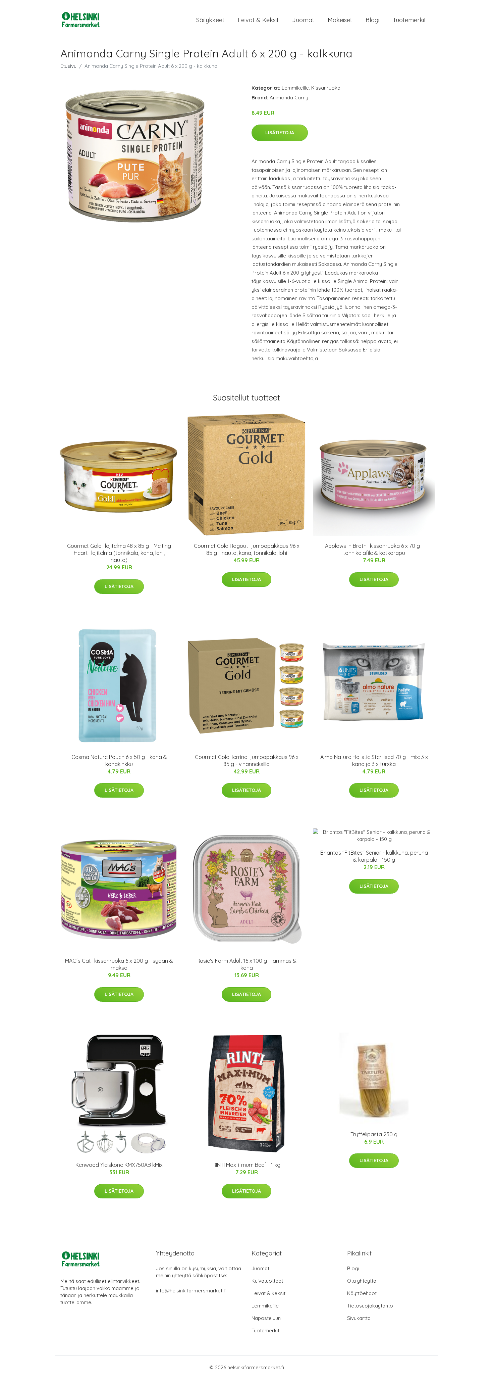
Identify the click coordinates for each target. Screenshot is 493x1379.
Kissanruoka (325, 88)
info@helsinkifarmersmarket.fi (191, 1290)
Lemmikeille (295, 88)
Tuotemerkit (409, 20)
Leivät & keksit (258, 20)
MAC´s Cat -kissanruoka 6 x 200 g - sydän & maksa (119, 964)
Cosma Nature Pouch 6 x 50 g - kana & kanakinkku (119, 760)
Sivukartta (359, 1318)
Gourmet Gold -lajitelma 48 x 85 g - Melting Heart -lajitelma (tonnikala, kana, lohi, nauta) (119, 552)
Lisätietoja (279, 133)
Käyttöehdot (362, 1293)
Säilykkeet (210, 20)
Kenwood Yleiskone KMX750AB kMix (119, 1164)
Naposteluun (266, 1318)
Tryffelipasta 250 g (373, 1134)
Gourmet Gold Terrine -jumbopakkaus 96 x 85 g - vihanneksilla (246, 760)
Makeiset (340, 20)
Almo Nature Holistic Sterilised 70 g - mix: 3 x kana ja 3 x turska (374, 760)
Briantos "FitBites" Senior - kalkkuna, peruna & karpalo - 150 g (374, 856)
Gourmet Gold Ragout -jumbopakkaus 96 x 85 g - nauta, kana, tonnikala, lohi (246, 549)
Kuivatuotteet (267, 1281)
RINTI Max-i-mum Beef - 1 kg (246, 1164)
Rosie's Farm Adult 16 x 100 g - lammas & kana (246, 964)
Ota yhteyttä (361, 1281)
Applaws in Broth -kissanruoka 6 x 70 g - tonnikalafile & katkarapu (374, 549)
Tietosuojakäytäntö (370, 1305)
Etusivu (68, 66)
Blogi (372, 20)
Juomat (303, 20)
